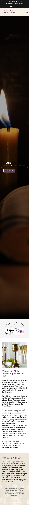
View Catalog (9, 170)
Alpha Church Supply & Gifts (8, 12)
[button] (2, 167)
